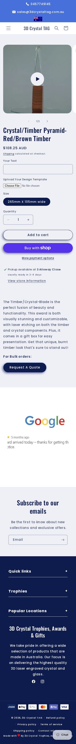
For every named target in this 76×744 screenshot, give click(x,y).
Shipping (8, 153)
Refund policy (55, 717)
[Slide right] (47, 121)
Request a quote (25, 367)
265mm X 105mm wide (27, 202)
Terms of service (51, 724)
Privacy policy (27, 724)
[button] (8, 28)
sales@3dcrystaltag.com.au (40, 12)
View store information (27, 281)
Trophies (38, 591)
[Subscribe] (62, 540)
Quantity (9, 211)
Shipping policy (23, 730)
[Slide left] (28, 121)
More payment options (38, 258)
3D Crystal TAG (32, 717)
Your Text (10, 161)
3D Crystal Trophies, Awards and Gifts (48, 735)
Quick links (38, 571)
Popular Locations (38, 610)
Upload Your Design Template (25, 179)
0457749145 (41, 4)
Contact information (52, 730)
